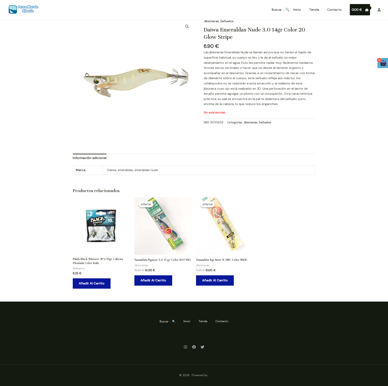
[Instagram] (185, 347)
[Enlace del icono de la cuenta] (379, 10)
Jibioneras (211, 21)
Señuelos (227, 21)
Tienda (314, 9)
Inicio (297, 9)
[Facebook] (194, 347)
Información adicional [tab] (89, 158)
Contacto (334, 9)
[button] (187, 26)
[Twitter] (202, 347)
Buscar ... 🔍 (280, 9)
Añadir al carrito (91, 283)
